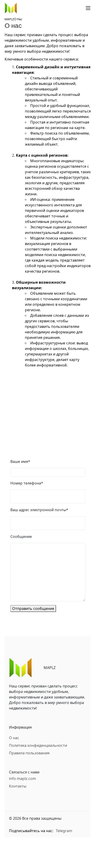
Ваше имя (20, 461)
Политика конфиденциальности (38, 745)
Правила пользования (29, 752)
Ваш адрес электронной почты (39, 509)
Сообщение (21, 536)
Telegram (64, 830)
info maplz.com (22, 778)
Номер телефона (26, 483)
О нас (14, 737)
